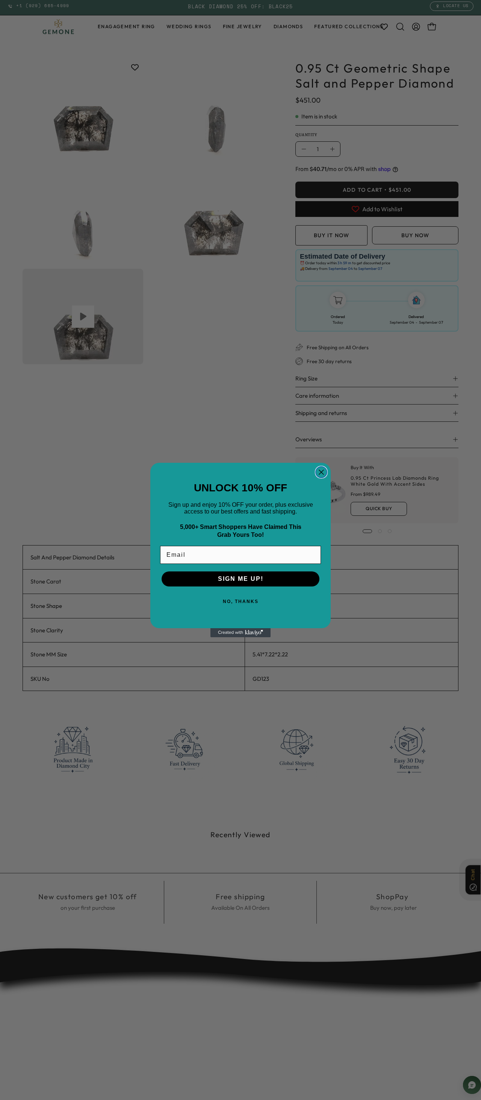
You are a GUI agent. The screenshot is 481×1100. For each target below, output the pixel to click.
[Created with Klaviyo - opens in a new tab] (240, 632)
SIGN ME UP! (240, 579)
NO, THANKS (241, 601)
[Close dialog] (321, 472)
